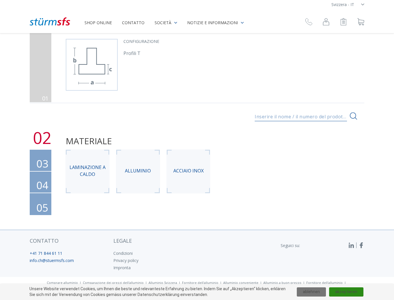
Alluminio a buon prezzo (282, 282)
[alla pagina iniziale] (50, 21)
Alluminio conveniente (240, 282)
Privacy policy (125, 260)
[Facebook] (361, 245)
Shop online (98, 22)
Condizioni (123, 253)
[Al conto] (326, 22)
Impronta (122, 267)
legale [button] (122, 240)
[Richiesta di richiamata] (308, 22)
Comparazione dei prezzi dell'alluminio (113, 282)
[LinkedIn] (352, 245)
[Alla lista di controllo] (343, 22)
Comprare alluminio (62, 282)
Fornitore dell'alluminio (200, 282)
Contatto (133, 22)
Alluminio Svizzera (163, 282)
